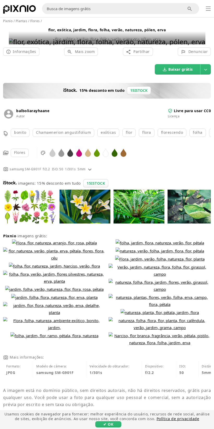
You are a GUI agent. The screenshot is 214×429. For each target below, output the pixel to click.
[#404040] (70, 152)
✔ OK (108, 424)
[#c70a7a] (79, 152)
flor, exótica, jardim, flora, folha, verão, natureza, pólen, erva (107, 29)
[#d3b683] (88, 152)
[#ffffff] (105, 152)
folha (198, 132)
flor (129, 132)
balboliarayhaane (32, 110)
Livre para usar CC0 (192, 110)
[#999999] (61, 152)
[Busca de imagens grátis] (190, 8)
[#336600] (114, 152)
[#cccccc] (52, 152)
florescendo (172, 132)
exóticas (108, 132)
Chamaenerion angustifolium (63, 132)
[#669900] (96, 152)
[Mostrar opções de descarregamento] (205, 69)
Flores (19, 152)
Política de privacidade (178, 418)
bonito (20, 132)
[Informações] (89, 169)
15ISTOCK (96, 183)
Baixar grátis (180, 69)
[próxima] (199, 35)
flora (146, 132)
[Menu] (208, 8)
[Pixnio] (19, 10)
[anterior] (15, 35)
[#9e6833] (123, 152)
